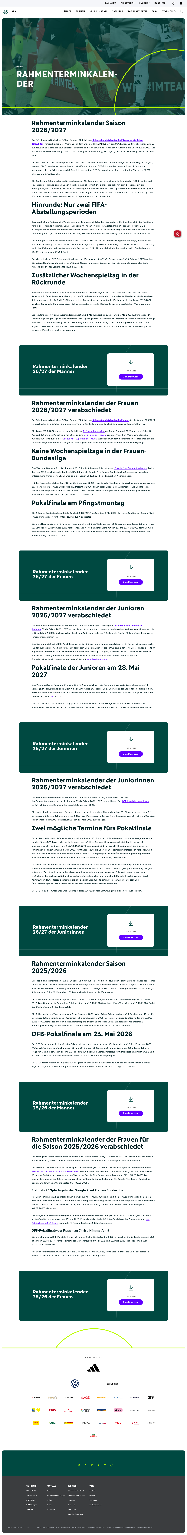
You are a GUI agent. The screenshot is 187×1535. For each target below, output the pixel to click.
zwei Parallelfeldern (97, 659)
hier (52, 696)
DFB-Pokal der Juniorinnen (135, 801)
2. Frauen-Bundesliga (93, 431)
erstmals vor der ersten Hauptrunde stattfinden (55, 1171)
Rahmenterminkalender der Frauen (110, 420)
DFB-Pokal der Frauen (95, 435)
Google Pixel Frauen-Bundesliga (130, 468)
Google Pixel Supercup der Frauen (79, 439)
